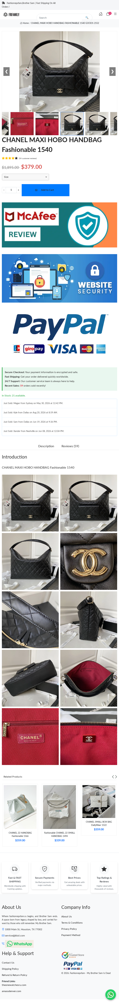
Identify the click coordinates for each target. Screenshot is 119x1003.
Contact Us (8, 962)
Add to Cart (47, 190)
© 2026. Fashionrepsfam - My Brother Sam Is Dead (86, 973)
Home (25, 23)
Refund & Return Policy (14, 975)
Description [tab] (46, 446)
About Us (66, 916)
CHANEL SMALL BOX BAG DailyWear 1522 (99, 823)
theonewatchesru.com (14, 985)
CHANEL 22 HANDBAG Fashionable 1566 (20, 834)
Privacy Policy (69, 929)
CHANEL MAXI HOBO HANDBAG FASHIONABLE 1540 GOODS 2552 (65, 23)
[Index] (101, 14)
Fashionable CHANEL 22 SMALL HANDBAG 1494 (59, 834)
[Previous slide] (112, 776)
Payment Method (70, 935)
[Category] (115, 14)
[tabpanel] (20, 816)
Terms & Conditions (72, 923)
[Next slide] (116, 776)
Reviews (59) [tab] (70, 446)
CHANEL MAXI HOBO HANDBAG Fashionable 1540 (38, 467)
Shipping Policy (10, 969)
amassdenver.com (11, 991)
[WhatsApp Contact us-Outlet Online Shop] (110, 994)
